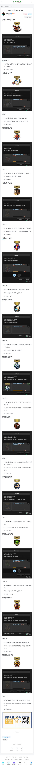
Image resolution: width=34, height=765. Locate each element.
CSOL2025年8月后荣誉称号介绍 (12, 10)
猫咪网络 (8, 13)
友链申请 (8, 757)
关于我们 (26, 757)
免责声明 (14, 757)
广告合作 (20, 757)
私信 (30, 14)
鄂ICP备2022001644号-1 (19, 759)
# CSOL (5, 739)
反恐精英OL (7, 6)
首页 (3, 6)
